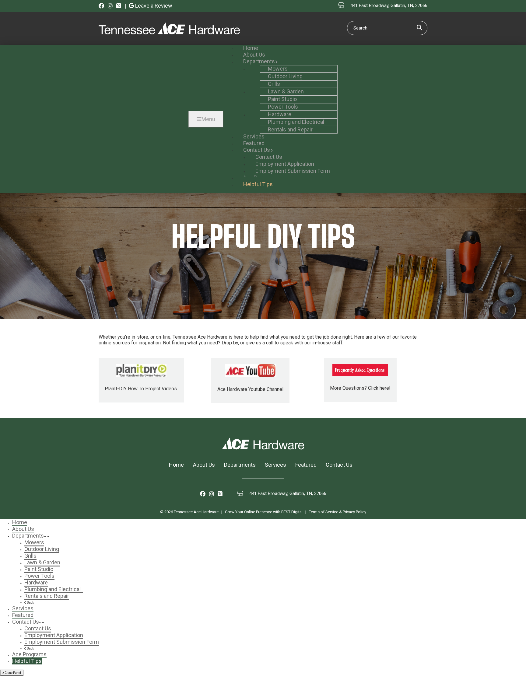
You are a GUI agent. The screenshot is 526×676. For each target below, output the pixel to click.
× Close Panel (11, 672)
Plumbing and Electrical (53, 589)
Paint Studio (38, 569)
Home (176, 465)
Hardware (36, 582)
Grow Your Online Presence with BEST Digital (264, 512)
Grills (30, 555)
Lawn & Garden (42, 562)
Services (275, 465)
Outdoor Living (41, 549)
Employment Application (53, 635)
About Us (204, 465)
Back (30, 602)
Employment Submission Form (61, 642)
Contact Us (339, 465)
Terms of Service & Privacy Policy (337, 512)
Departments (240, 465)
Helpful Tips (27, 661)
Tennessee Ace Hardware (196, 512)
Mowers (34, 542)
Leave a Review (153, 5)
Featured (306, 465)
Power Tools (39, 576)
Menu (208, 119)
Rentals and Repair (46, 596)
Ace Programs (29, 654)
